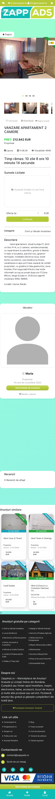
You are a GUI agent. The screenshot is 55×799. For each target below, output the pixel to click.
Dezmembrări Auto (37, 663)
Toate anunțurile (36, 727)
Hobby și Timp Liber (11, 661)
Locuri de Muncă (10, 633)
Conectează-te (18, 3)
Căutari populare (37, 740)
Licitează (27, 219)
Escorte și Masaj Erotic (39, 654)
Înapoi (8, 34)
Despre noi (8, 731)
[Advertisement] (27, 25)
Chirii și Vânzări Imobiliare (14, 628)
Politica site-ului (10, 736)
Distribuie (28, 120)
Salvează (12, 121)
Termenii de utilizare (38, 736)
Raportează (43, 121)
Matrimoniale (35, 649)
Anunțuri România (11, 740)
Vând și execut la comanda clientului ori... (40, 588)
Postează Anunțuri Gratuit (28, 708)
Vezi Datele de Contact (27, 786)
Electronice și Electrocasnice (15, 638)
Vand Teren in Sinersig (41, 538)
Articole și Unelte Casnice (14, 649)
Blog (32, 722)
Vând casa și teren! (12, 538)
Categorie (9, 230)
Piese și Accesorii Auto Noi (40, 659)
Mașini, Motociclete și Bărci (41, 645)
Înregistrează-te (38, 3)
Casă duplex (9, 585)
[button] (23, 373)
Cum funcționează (37, 731)
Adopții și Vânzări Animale (40, 628)
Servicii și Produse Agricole (40, 633)
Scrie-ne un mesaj (16, 761)
